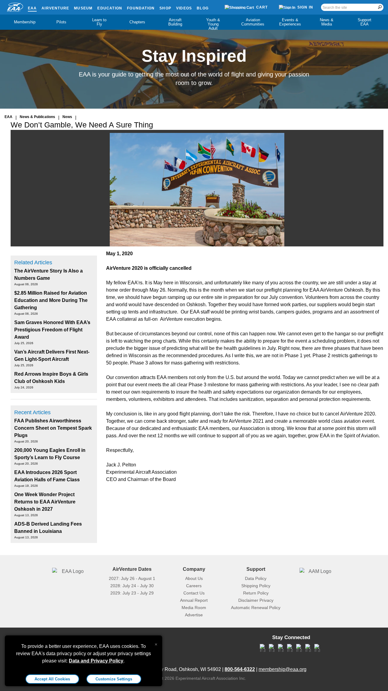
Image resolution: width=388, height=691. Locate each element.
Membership (24, 22)
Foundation (141, 8)
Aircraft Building (175, 22)
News (67, 117)
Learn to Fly (99, 22)
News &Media (326, 22)
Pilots (61, 22)
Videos (184, 8)
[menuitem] (23, 22)
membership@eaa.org (282, 669)
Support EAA (364, 22)
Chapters (137, 22)
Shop (165, 8)
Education (109, 8)
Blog (203, 8)
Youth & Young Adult (213, 24)
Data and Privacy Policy (96, 660)
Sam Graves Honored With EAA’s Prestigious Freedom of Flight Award (52, 330)
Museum (83, 8)
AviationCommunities (252, 22)
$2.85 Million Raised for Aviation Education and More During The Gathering (51, 300)
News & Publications (37, 117)
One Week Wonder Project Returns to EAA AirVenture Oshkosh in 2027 (44, 502)
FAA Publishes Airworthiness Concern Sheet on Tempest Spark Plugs (53, 428)
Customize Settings (113, 679)
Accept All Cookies (52, 679)
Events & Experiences (290, 22)
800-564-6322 (240, 669)
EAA (32, 8)
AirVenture (55, 8)
